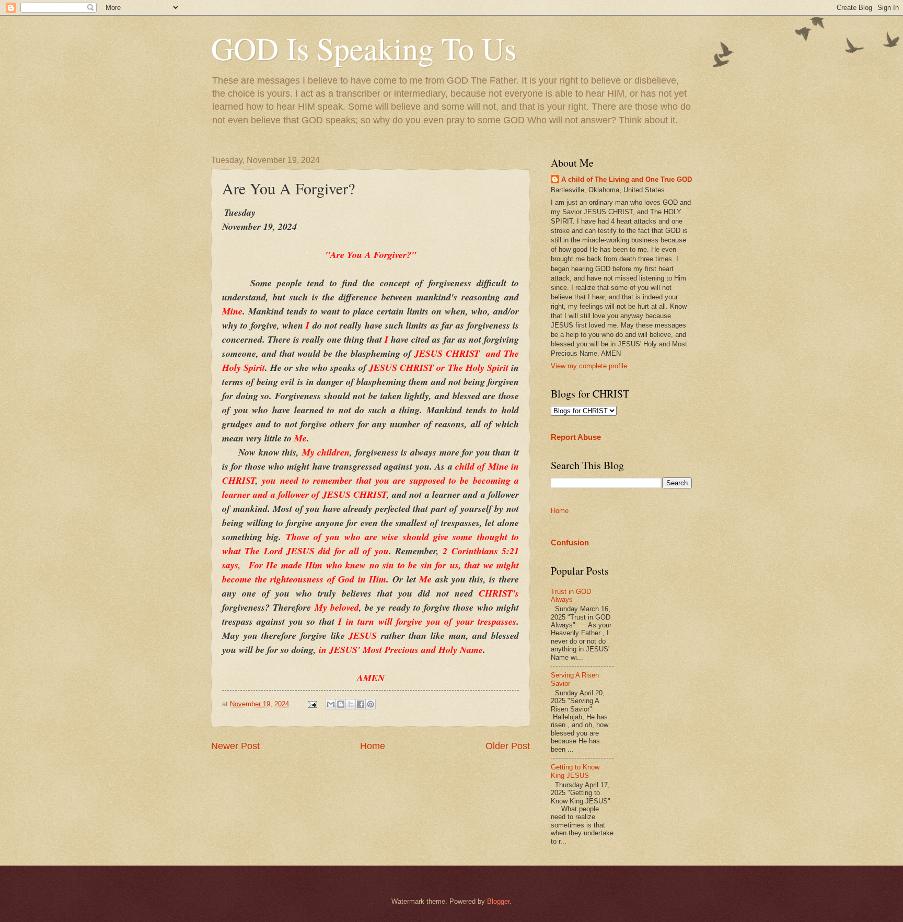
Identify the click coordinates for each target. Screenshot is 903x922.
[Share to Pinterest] (370, 704)
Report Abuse (576, 437)
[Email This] (331, 704)
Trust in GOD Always (571, 595)
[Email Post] (312, 704)
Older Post (507, 746)
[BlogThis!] (340, 704)
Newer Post (235, 746)
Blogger (498, 901)
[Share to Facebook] (360, 704)
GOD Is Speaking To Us (363, 48)
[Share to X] (350, 704)
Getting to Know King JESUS (575, 771)
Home (372, 746)
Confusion (570, 542)
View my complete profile (589, 366)
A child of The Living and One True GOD (626, 179)
